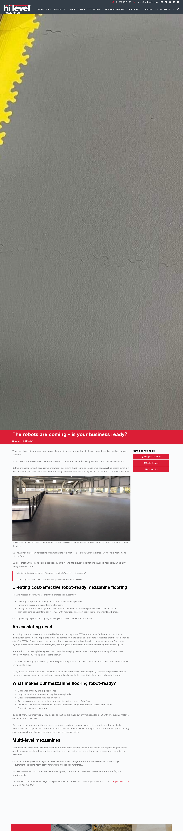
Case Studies (77, 9)
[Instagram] (174, 2)
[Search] (178, 9)
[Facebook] (166, 2)
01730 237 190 (123, 2)
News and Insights (115, 9)
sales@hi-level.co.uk (147, 2)
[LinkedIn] (162, 2)
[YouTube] (178, 2)
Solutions (43, 9)
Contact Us (167, 9)
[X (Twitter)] (170, 2)
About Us (150, 9)
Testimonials (94, 9)
